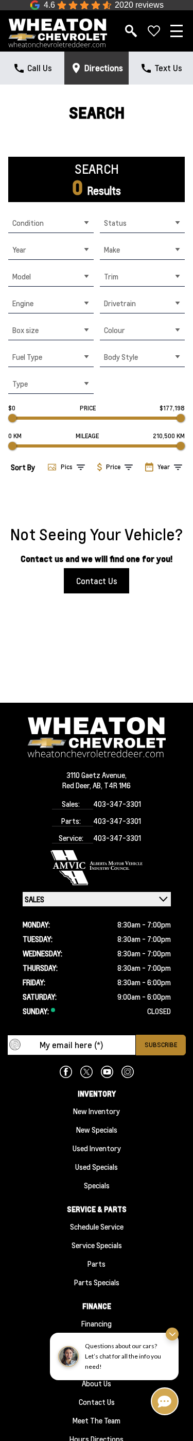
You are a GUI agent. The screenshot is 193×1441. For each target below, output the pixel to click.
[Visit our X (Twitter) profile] (86, 1072)
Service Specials (97, 1245)
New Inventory (96, 1111)
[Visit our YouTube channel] (107, 1072)
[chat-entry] (165, 1401)
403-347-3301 (117, 803)
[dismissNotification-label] (172, 1334)
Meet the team (96, 1420)
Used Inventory (97, 1148)
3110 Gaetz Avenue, (96, 775)
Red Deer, (77, 785)
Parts (96, 1263)
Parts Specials (96, 1282)
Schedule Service (97, 1226)
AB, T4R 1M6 (112, 785)
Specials (97, 1185)
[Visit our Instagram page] (127, 1072)
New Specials (96, 1129)
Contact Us (96, 580)
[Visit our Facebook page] (66, 1072)
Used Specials (96, 1166)
